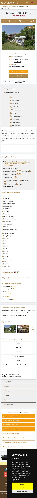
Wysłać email (17, 62)
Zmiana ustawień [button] (22, 491)
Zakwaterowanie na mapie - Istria (14, 447)
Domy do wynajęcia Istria (12, 433)
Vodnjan (18, 343)
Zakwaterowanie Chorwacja (12, 420)
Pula (18, 360)
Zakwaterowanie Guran (11, 424)
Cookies (7, 488)
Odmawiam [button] (22, 488)
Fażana (18, 347)
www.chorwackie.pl (18, 16)
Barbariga (18, 351)
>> (23, 315)
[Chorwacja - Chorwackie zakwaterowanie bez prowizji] (10, 2)
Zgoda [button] (22, 484)
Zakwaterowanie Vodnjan (11, 429)
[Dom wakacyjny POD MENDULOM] (10, 332)
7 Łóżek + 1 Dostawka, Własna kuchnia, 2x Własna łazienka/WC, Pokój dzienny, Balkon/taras (17, 163)
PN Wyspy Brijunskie (18, 356)
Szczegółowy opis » (8, 186)
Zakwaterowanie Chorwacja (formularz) (16, 442)
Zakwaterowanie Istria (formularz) (14, 438)
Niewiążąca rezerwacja (18, 72)
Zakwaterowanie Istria (10, 416)
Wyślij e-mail (18, 76)
